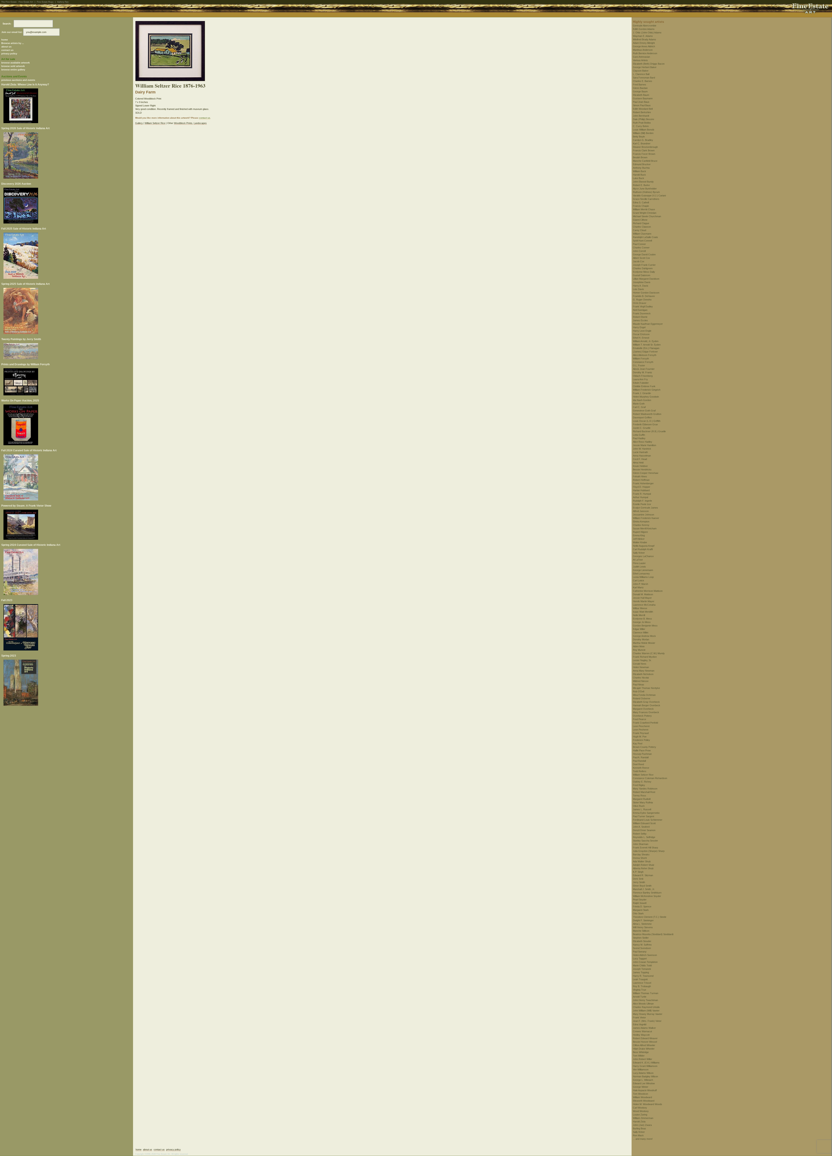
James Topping (641, 972)
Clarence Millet (640, 632)
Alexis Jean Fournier (644, 369)
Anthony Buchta (641, 167)
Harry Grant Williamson (645, 1066)
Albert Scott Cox (641, 258)
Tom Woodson (640, 1093)
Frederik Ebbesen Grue (645, 424)
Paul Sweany (640, 951)
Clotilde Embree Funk (644, 386)
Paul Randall (639, 761)
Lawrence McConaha (644, 604)
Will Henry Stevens (643, 927)
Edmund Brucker (642, 164)
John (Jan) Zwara (642, 1125)
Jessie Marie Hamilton (644, 445)
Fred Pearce (639, 719)
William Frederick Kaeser (646, 518)
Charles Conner (641, 247)
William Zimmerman (643, 1118)
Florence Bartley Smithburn (647, 892)
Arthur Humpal (640, 497)
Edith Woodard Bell (643, 109)
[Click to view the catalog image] (66, 205)
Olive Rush (639, 806)
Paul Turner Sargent (643, 816)
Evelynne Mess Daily (644, 272)
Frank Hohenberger (643, 483)
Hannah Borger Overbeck (646, 705)
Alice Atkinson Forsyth (644, 355)
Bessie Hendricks (642, 469)
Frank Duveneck (642, 313)
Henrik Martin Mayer (643, 601)
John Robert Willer (642, 1059)
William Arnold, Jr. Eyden (645, 341)
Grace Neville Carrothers (646, 199)
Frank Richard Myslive (645, 656)
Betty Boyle (639, 136)
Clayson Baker (640, 70)
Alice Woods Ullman (643, 1003)
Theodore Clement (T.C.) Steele (649, 917)
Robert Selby (640, 833)
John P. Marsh (640, 584)
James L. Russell (642, 809)
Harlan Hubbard (641, 490)
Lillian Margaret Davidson (646, 278)
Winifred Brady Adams (644, 39)
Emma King (639, 535)
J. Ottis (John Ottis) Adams (647, 32)
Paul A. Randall (640, 757)
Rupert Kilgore (640, 532)
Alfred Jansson (641, 511)
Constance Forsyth (643, 362)
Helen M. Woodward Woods (647, 1104)
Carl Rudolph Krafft (643, 549)
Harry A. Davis (640, 285)
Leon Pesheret (640, 729)
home (4, 39)
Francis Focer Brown (644, 154)
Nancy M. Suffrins (642, 944)
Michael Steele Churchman (647, 216)
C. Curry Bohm (641, 126)
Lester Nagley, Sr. (642, 660)
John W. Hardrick (642, 448)
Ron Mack (638, 1135)
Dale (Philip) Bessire (643, 119)
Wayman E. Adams (643, 36)
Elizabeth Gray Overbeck (646, 702)
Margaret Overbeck (643, 709)
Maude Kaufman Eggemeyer (648, 324)
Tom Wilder (639, 1055)
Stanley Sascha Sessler (645, 840)
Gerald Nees (639, 663)
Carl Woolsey (640, 1107)
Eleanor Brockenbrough (645, 147)
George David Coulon (644, 254)
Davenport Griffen (642, 417)
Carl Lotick (638, 580)
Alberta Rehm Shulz (643, 868)
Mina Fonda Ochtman (644, 695)
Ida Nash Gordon (642, 400)
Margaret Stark (641, 910)
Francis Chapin (641, 206)
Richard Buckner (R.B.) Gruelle (649, 431)
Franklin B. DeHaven (644, 296)
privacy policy (9, 53)
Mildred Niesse (640, 681)
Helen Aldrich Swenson (645, 955)
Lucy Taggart (640, 958)
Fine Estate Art (26, 2)
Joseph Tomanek (642, 969)
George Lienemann (643, 570)
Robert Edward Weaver (645, 1038)
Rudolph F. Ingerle (642, 500)
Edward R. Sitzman (643, 875)
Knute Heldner (640, 466)
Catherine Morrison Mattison (648, 591)
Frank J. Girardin (642, 393)
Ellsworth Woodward (643, 1100)
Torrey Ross (639, 795)
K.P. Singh (638, 872)
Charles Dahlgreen (643, 268)
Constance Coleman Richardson (650, 778)
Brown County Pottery (644, 747)
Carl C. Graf (639, 407)
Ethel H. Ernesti (641, 337)
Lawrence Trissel (642, 983)
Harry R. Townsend (643, 976)
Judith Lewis (639, 566)
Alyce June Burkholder (645, 188)
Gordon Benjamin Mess (645, 625)
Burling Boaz (639, 1128)
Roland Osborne (641, 698)
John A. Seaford (641, 826)
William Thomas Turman (645, 993)
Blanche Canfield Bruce (645, 161)
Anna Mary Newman (643, 670)
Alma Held (638, 462)
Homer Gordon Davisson (646, 292)
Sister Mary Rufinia (643, 802)
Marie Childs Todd (642, 965)
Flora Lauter (639, 563)
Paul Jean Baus (641, 102)
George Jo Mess (642, 622)
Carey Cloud (639, 230)
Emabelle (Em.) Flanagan (646, 348)
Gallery (139, 123)
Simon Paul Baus (642, 105)
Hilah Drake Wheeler (644, 1048)
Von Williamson (640, 1069)
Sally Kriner (639, 552)
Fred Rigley (639, 785)
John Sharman (640, 844)
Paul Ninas (638, 684)
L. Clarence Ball (641, 74)
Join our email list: (12, 32)
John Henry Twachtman (645, 1000)
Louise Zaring (640, 1114)
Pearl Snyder (640, 899)
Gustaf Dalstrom (641, 275)
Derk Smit (638, 878)
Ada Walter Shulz (642, 861)
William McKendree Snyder (647, 896)
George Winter (640, 1087)
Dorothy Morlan (641, 639)
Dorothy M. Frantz (642, 372)
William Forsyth (641, 358)
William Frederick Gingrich (646, 389)
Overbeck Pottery (642, 715)
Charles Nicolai (641, 677)
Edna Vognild (639, 1024)
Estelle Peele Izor (642, 504)
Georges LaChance (643, 556)
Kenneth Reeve (641, 767)
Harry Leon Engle (642, 330)
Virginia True (639, 989)
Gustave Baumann (643, 98)
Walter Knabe (640, 542)
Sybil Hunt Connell (642, 240)
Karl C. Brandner (641, 143)
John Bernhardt (641, 115)
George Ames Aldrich (644, 46)
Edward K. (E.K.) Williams (646, 1062)
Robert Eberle (640, 317)
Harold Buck (639, 174)
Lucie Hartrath (640, 452)
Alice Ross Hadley (642, 441)
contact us (7, 50)
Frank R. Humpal (642, 493)
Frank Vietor (639, 1017)
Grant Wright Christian (644, 213)
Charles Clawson (642, 226)
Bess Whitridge (641, 1052)
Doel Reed (638, 764)
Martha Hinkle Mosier (644, 643)
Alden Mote (639, 646)
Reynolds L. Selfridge (644, 837)
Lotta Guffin (639, 435)
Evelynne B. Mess (642, 618)
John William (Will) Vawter (646, 1010)
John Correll (639, 251)
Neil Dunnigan (640, 310)
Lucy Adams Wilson (643, 1073)
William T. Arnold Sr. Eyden (647, 344)
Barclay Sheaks (641, 854)
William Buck (639, 171)
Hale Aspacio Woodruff (645, 1090)
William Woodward (642, 1097)
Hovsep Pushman (642, 754)
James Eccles (640, 320)
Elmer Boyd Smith (642, 885)
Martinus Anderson (643, 50)
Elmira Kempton (641, 521)
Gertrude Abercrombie (644, 25)
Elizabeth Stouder (642, 941)
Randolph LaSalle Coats (645, 237)
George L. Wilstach (643, 1080)
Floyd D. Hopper (641, 487)
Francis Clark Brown (644, 150)
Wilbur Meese (640, 608)
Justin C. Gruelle (641, 428)
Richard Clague (641, 223)
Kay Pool (637, 743)
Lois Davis (638, 289)
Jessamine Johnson (643, 514)
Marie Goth (639, 403)
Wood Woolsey (641, 1111)
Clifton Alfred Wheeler (644, 1045)
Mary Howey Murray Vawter (647, 1014)
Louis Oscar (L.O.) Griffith (646, 421)
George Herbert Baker (644, 67)
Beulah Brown (640, 157)
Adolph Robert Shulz (643, 865)
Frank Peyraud (641, 733)
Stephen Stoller (641, 937)
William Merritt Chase (644, 209)
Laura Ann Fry (640, 379)
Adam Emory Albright (644, 43)
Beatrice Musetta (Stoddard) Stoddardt (653, 934)
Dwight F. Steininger (643, 920)
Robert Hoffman (641, 480)
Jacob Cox (638, 261)
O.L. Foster (639, 365)
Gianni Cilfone (640, 219)
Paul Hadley (639, 438)
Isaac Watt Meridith (643, 611)
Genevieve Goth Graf (644, 410)
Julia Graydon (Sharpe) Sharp (649, 851)
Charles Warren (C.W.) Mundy (649, 653)
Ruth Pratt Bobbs (642, 122)
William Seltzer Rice (155, 123)
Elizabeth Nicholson (643, 674)
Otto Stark (638, 913)
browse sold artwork (13, 66)
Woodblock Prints (183, 123)
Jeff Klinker (639, 539)
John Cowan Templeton (645, 962)
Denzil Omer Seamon (644, 830)
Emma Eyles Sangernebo (646, 813)
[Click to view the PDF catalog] (66, 105)
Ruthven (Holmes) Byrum (646, 192)
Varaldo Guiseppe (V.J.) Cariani (649, 195)
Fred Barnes (639, 84)
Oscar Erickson (641, 334)
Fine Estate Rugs (45, 2)
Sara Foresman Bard (644, 77)
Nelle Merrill (639, 615)
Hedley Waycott (641, 1035)
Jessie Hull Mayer (642, 598)
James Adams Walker (644, 1028)
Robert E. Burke (641, 185)
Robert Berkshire (642, 112)
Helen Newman (641, 667)
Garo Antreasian (641, 56)
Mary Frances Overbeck (646, 712)
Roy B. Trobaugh (642, 986)
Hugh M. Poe (640, 736)
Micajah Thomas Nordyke (646, 688)
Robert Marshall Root (644, 792)
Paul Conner (639, 244)
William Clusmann (642, 233)
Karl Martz (638, 587)
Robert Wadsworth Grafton (647, 414)
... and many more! (643, 1139)
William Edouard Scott (644, 823)
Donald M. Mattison (643, 594)
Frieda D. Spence (642, 906)
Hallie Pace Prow (642, 750)
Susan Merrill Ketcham (644, 528)
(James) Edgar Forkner (645, 351)
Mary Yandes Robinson (645, 788)
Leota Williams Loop (643, 577)
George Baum (640, 91)
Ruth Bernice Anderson (645, 53)
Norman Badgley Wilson (645, 1076)
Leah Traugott (640, 979)
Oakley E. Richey (642, 781)
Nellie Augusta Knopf (643, 546)
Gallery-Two (63, 2)
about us (6, 46)
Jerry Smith (639, 882)
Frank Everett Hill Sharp (645, 847)
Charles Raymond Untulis (646, 1007)
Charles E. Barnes (642, 81)
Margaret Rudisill (641, 799)
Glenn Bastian (640, 88)
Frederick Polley (641, 740)
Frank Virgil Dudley (643, 306)
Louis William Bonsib (643, 129)
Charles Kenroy (641, 525)
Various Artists (640, 60)
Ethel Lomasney (641, 573)
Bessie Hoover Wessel (645, 1041)
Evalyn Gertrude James (645, 507)
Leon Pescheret (641, 726)
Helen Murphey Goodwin (646, 396)
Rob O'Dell (638, 691)
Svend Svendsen (642, 948)
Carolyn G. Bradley (643, 140)
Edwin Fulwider (641, 383)
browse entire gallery (13, 69)
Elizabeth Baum (641, 95)
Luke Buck (638, 178)
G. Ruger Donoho (642, 299)
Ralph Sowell (639, 903)
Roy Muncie (639, 650)
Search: (7, 23)
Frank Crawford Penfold (645, 722)
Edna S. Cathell (641, 202)
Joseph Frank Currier (644, 265)
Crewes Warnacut (642, 1031)
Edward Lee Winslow (644, 1083)
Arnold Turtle (639, 996)
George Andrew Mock (644, 636)
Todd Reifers (639, 771)
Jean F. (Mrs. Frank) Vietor (647, 1021)
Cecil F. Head (640, 459)
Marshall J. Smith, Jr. (644, 889)
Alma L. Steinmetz (642, 924)
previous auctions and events (18, 80)
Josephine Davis (641, 282)
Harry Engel (639, 327)
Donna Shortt (640, 858)
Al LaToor (638, 559)
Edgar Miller (639, 629)
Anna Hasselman (642, 455)
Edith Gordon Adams (644, 29)
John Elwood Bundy (643, 181)
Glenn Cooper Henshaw (645, 473)
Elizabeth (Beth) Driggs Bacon (649, 63)
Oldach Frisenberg (643, 376)
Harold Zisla (639, 1121)
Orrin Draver (639, 303)
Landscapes (200, 123)
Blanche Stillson (641, 930)
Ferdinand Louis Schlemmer (647, 819)
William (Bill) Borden (643, 133)
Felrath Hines (640, 476)
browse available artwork (15, 62)
